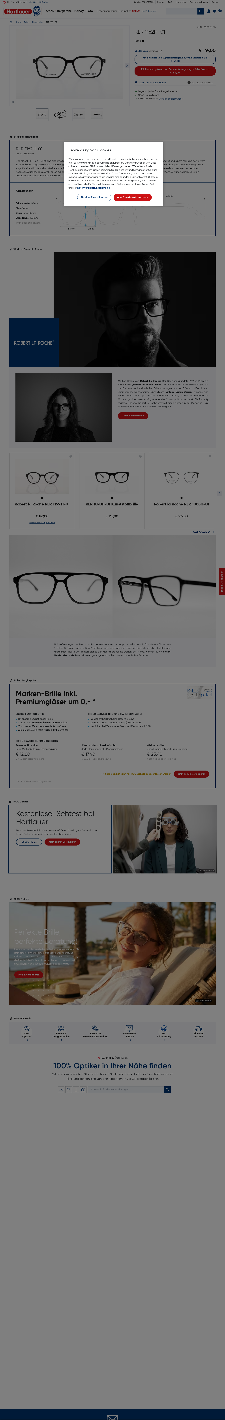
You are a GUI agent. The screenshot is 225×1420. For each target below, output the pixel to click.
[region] (113, 174)
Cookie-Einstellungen (94, 197)
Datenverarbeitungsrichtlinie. (93, 188)
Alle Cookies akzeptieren (132, 197)
